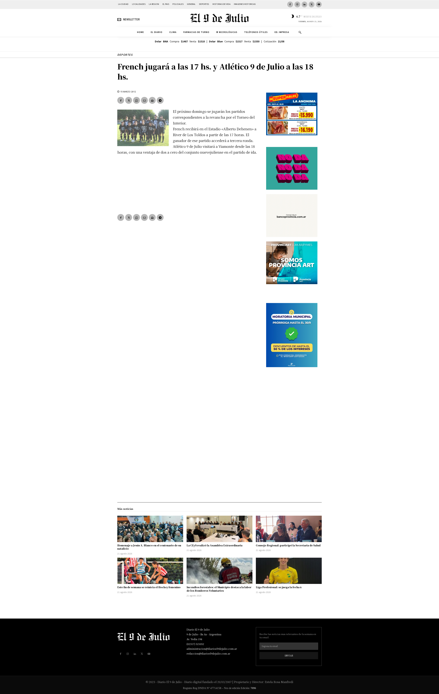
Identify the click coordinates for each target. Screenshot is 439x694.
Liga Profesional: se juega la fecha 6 (279, 587)
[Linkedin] (304, 4)
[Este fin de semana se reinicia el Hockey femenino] (150, 571)
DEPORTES (125, 54)
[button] (300, 32)
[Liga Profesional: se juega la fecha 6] (289, 571)
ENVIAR (289, 655)
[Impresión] (152, 100)
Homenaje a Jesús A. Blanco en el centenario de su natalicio (149, 547)
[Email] (144, 100)
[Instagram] (297, 4)
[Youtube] (319, 4)
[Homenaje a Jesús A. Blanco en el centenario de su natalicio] (150, 529)
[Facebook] (290, 4)
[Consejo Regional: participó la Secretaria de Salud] (289, 529)
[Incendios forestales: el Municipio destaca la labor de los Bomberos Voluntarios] (219, 571)
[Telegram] (160, 100)
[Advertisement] (187, 184)
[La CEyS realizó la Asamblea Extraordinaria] (219, 529)
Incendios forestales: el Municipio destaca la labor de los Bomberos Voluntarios (219, 588)
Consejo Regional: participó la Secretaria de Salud (288, 545)
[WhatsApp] (136, 100)
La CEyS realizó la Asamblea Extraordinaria (214, 545)
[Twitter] (312, 4)
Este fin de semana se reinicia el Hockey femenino (149, 587)
